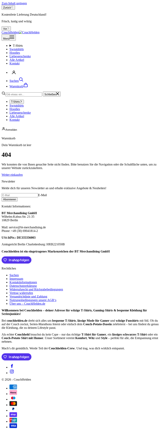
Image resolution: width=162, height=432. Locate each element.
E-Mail (42, 195)
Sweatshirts (16, 49)
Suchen (14, 275)
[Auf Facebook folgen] (11, 367)
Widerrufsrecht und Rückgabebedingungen (36, 289)
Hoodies (14, 52)
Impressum (16, 278)
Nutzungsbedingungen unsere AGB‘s (32, 300)
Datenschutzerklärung (23, 285)
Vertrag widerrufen (21, 293)
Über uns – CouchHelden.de (27, 303)
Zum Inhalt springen (14, 3)
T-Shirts (18, 45)
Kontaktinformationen (23, 282)
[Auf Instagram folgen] (11, 372)
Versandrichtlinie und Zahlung (28, 296)
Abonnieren (9, 199)
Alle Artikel (16, 59)
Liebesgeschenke (20, 56)
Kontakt (14, 63)
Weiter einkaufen (12, 174)
